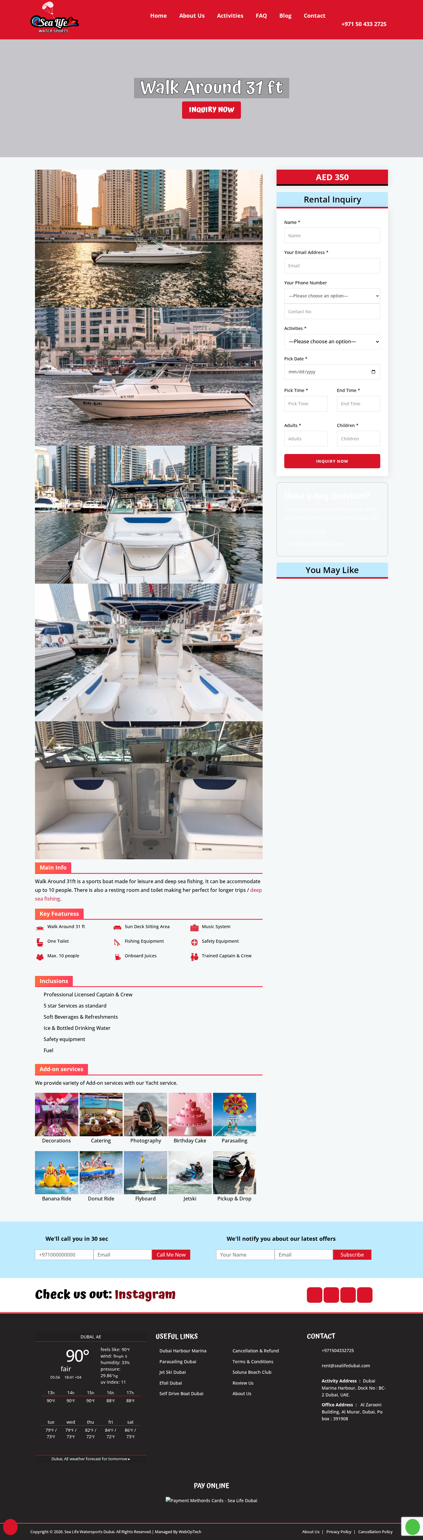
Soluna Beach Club (252, 1372)
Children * (348, 425)
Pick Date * (295, 359)
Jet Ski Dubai (172, 1372)
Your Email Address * (306, 252)
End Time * (348, 390)
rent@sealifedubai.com (316, 544)
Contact (314, 15)
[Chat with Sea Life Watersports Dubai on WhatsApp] (412, 1527)
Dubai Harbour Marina (183, 1351)
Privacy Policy (338, 1531)
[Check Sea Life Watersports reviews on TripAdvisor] (347, 1295)
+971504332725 (307, 532)
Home (158, 15)
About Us (192, 15)
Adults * (292, 425)
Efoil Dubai (170, 1383)
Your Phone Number (305, 283)
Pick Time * (296, 390)
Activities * (295, 328)
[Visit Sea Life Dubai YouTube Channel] (314, 1295)
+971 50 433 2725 (364, 24)
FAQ (261, 15)
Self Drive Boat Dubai (181, 1393)
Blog (285, 15)
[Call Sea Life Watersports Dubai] (10, 1527)
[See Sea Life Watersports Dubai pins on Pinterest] (364, 1295)
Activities (230, 15)
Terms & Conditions (253, 1361)
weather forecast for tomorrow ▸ (90, 1459)
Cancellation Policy (375, 1531)
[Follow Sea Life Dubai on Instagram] (331, 1295)
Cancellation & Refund (256, 1351)
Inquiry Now (211, 110)
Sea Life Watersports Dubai (89, 1531)
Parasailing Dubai (177, 1361)
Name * (292, 222)
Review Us (243, 1383)
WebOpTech (190, 1531)
